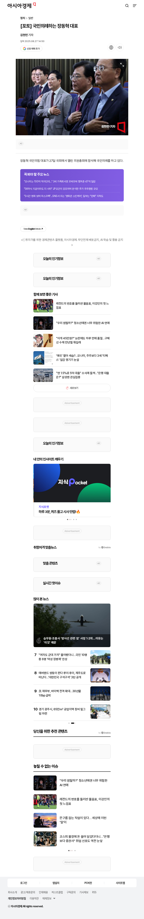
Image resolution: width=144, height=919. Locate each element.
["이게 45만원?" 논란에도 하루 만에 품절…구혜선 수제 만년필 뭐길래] (43, 346)
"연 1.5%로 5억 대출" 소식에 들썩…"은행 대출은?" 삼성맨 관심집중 (82, 375)
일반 (30, 18)
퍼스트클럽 (57, 892)
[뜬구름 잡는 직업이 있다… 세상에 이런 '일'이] (45, 826)
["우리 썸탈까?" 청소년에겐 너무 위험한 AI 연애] (43, 329)
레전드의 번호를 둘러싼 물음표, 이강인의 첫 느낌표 (82, 305)
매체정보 (46, 898)
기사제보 (83, 892)
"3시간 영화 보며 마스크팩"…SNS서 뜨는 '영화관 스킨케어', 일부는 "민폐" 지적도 (63, 196)
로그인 (23, 883)
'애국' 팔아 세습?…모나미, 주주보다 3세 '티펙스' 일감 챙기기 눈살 (82, 358)
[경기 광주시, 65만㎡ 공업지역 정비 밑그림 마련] (100, 717)
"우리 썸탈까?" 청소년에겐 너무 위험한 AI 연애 (83, 323)
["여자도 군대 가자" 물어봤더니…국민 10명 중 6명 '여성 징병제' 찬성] (100, 663)
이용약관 (34, 898)
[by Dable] (104, 732)
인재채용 (43, 892)
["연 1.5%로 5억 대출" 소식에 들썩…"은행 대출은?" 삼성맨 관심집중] (43, 381)
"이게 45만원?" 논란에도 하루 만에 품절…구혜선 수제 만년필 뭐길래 (83, 340)
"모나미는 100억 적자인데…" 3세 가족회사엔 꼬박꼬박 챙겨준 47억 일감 (59, 181)
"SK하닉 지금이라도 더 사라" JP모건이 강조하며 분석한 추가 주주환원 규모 (61, 188)
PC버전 (88, 883)
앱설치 (55, 883)
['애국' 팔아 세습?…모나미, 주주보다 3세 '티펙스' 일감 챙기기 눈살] (43, 363)
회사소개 (12, 892)
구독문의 (71, 892)
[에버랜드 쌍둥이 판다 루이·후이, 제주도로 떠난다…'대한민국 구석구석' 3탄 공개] (100, 681)
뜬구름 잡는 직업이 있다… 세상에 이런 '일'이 (83, 820)
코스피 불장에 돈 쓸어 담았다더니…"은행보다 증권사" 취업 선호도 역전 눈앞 (85, 839)
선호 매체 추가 (33, 48)
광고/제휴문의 (28, 892)
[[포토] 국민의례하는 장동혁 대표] (72, 97)
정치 (22, 18)
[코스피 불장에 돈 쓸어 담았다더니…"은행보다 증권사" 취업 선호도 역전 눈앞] (45, 845)
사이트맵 (120, 883)
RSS (94, 892)
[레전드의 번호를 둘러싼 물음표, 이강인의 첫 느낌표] (43, 311)
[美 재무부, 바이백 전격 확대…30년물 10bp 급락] (100, 699)
